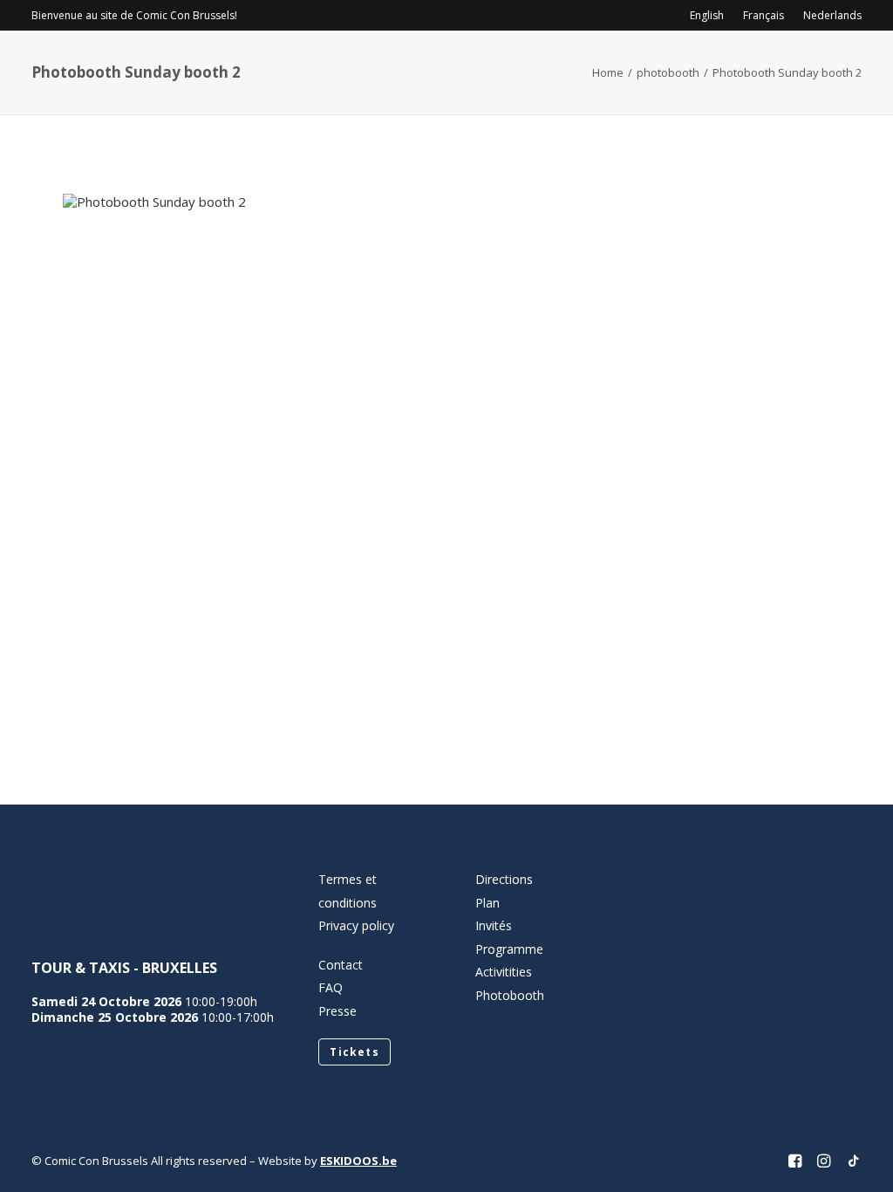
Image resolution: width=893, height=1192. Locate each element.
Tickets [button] (354, 1052)
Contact (340, 964)
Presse (337, 1011)
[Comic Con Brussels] (128, 65)
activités (576, 66)
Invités (489, 66)
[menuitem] (711, 15)
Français (763, 15)
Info (291, 66)
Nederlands (832, 15)
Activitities (503, 971)
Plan (487, 902)
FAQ (330, 987)
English (707, 15)
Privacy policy (356, 925)
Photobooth (509, 995)
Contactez (692, 66)
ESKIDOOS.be (358, 1160)
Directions (504, 879)
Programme (391, 66)
